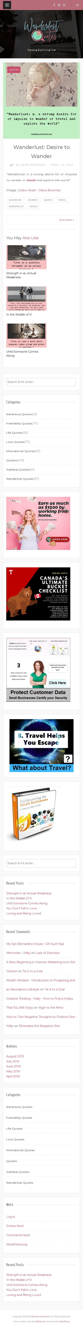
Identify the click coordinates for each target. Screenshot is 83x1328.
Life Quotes (14, 432)
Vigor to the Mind (50, 1007)
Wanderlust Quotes (19, 478)
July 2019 (12, 1061)
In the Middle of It (19, 314)
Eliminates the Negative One (39, 1026)
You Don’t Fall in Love (21, 908)
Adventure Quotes (19, 414)
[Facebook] (54, 5)
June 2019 (13, 1066)
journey (33, 200)
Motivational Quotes (20, 451)
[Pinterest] (59, 5)
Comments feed (18, 1235)
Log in (10, 1217)
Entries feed (14, 1226)
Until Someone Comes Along (26, 903)
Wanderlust (16, 206)
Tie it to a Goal (33, 971)
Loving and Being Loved (23, 913)
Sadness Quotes (17, 469)
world (34, 206)
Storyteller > (67, 219)
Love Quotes (15, 441)
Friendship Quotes (19, 423)
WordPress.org (16, 1244)
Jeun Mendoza (31, 164)
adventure (15, 200)
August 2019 (15, 1056)
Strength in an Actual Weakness (28, 893)
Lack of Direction (48, 953)
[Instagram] (64, 5)
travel (62, 200)
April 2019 (13, 1076)
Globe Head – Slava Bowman (39, 190)
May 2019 (13, 1071)
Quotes (14, 69)
